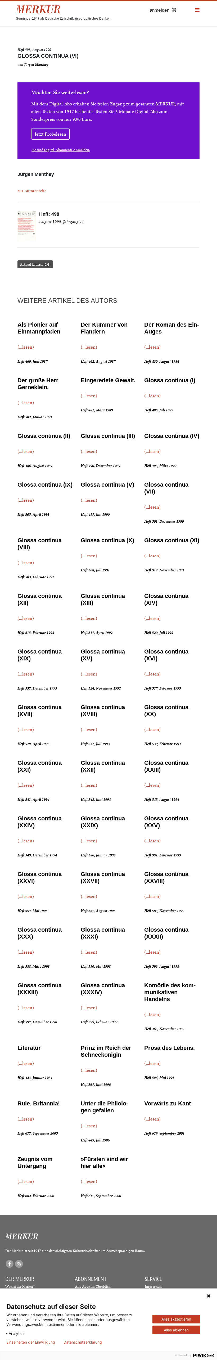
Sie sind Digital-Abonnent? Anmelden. (60, 149)
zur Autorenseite (31, 191)
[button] (197, 10)
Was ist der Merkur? (20, 1286)
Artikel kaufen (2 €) (35, 264)
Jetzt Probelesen (50, 134)
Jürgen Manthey (36, 64)
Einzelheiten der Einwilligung (30, 1342)
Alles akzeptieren (176, 1319)
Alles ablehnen (176, 1330)
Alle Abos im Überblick (92, 1286)
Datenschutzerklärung (83, 1342)
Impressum (153, 1286)
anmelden (159, 10)
